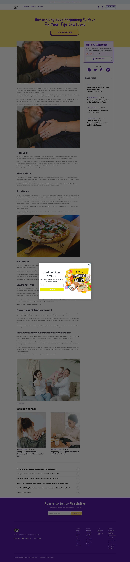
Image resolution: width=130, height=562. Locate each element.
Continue (52, 289)
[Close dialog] (89, 264)
